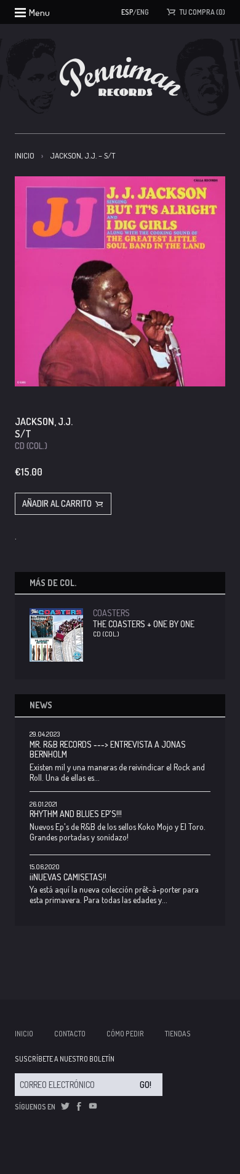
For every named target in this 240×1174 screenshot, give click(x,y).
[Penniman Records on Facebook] (78, 1106)
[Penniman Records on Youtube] (92, 1106)
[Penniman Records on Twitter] (65, 1106)
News (41, 705)
